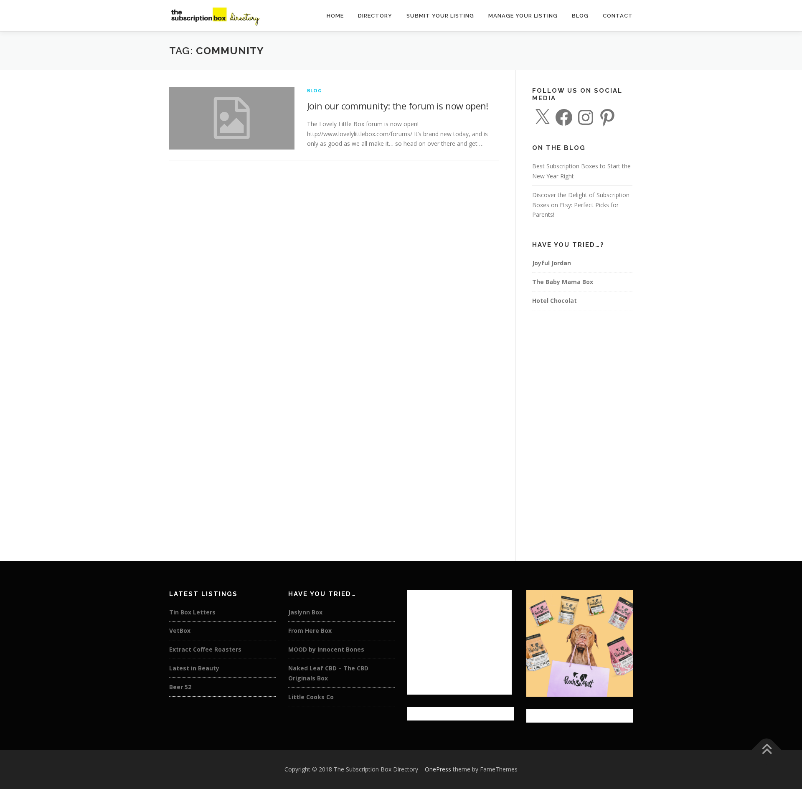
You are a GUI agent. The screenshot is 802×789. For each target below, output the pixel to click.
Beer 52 (180, 687)
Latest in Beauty (194, 668)
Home (335, 16)
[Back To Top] (767, 750)
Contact (618, 16)
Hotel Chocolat (554, 300)
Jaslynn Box (305, 612)
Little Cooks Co (311, 697)
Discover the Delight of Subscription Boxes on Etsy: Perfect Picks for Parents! (580, 205)
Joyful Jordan (551, 263)
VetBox (179, 630)
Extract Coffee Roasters (205, 649)
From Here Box (310, 630)
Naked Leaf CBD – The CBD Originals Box (328, 673)
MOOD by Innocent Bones (326, 649)
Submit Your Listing (440, 16)
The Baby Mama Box (562, 282)
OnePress (438, 769)
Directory (375, 16)
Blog (580, 16)
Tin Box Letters (192, 612)
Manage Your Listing (523, 16)
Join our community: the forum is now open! (397, 105)
